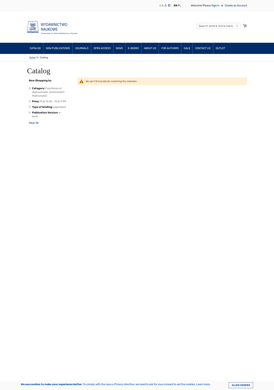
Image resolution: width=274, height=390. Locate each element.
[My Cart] (245, 25)
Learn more (203, 384)
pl (179, 5)
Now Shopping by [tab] (40, 80)
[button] (175, 5)
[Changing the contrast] (169, 5)
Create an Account (236, 5)
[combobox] (218, 26)
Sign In (215, 5)
